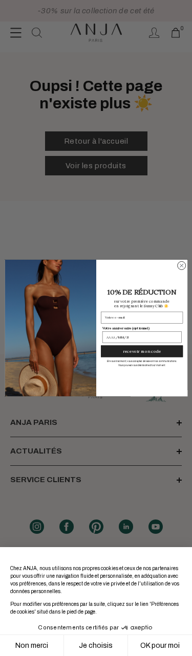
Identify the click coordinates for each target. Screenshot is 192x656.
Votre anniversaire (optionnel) (125, 328)
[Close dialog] (181, 265)
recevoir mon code (142, 351)
